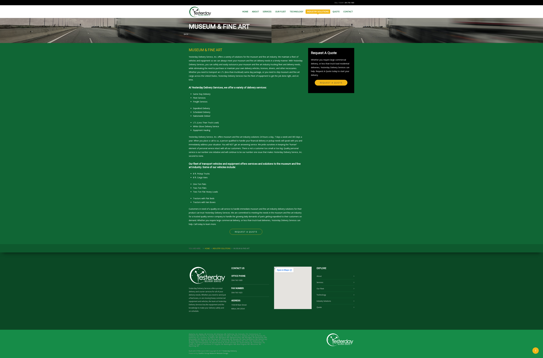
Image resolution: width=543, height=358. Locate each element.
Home (207, 248)
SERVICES (267, 11)
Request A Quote (246, 231)
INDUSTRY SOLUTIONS (318, 11)
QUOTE (336, 11)
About (319, 276)
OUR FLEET (280, 11)
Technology (321, 295)
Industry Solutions (324, 301)
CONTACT (348, 11)
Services (320, 282)
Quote (319, 307)
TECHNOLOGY (296, 11)
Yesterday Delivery (229, 351)
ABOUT (255, 11)
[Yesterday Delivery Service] (200, 10)
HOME (245, 11)
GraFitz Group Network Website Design (213, 353)
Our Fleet (320, 288)
